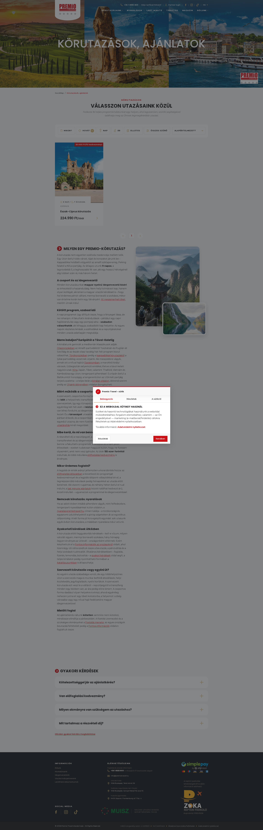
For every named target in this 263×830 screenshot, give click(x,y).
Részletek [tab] (132, 399)
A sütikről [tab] (156, 399)
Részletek (103, 438)
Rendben (160, 438)
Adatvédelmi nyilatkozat (131, 427)
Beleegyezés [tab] (106, 399)
